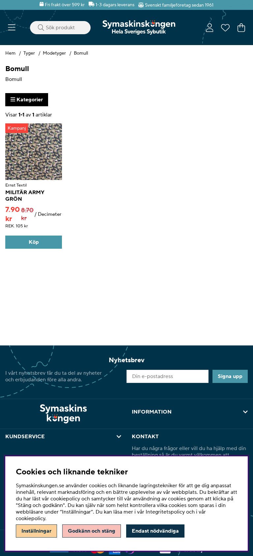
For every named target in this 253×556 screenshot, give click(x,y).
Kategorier (29, 99)
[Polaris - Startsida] (138, 27)
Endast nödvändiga (155, 531)
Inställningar (36, 531)
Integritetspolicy (165, 512)
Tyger (29, 53)
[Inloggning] (209, 28)
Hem (10, 53)
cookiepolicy (30, 518)
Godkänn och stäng (91, 531)
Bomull (81, 53)
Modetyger (54, 53)
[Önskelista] (225, 28)
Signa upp (230, 376)
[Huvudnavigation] (11, 28)
